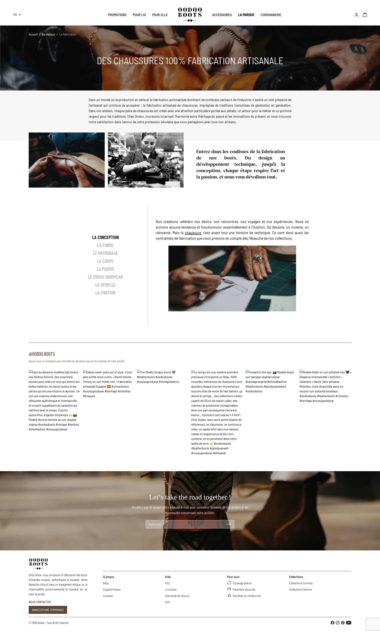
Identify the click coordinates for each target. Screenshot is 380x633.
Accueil (33, 34)
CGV (167, 602)
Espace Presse (112, 589)
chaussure (193, 232)
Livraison (171, 589)
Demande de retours (177, 596)
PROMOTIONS (117, 14)
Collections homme (301, 583)
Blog (105, 583)
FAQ (167, 583)
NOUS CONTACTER (40, 602)
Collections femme (300, 589)
